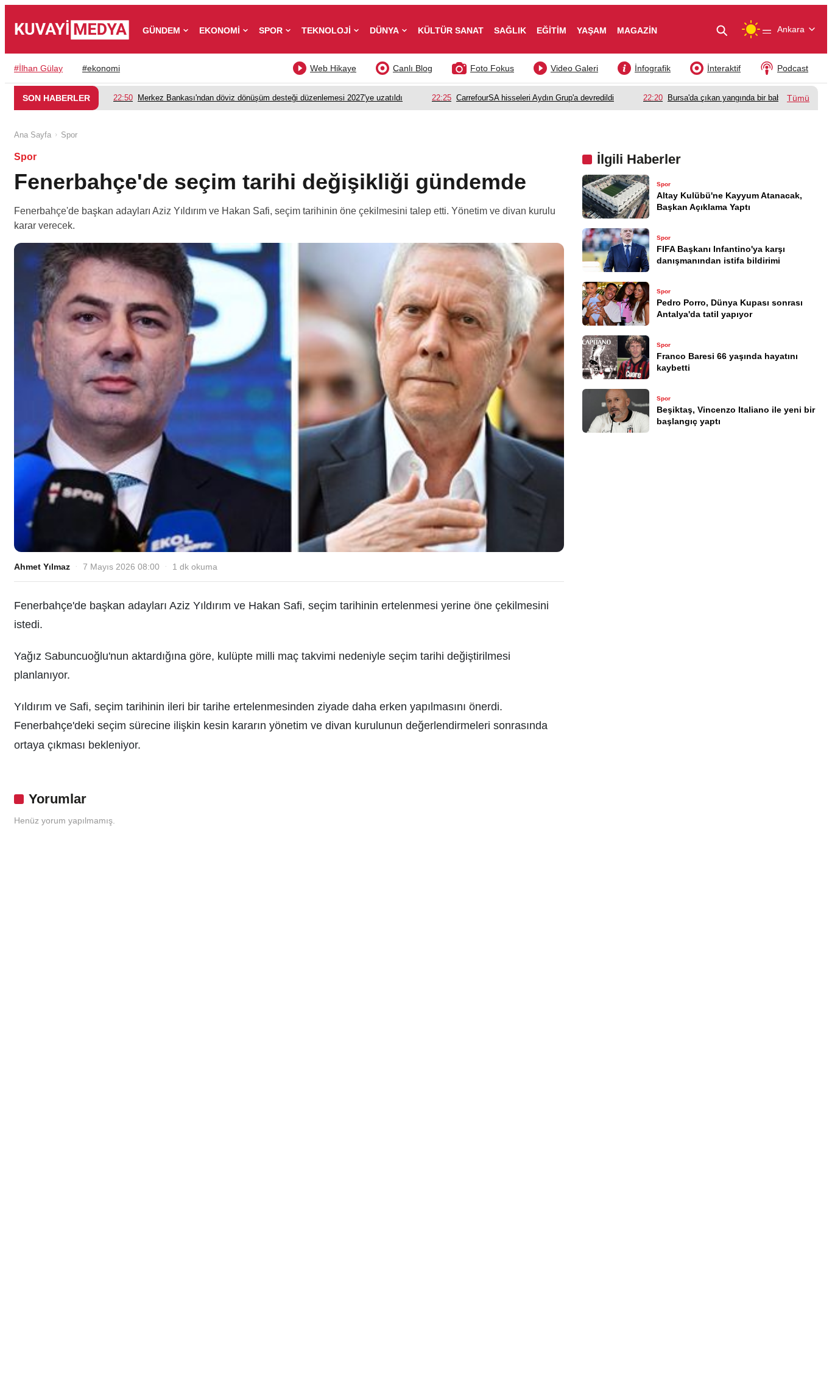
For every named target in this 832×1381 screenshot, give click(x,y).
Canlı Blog (412, 68)
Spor (69, 134)
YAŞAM (592, 30)
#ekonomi (101, 68)
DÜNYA (384, 30)
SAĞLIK (510, 30)
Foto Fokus (492, 68)
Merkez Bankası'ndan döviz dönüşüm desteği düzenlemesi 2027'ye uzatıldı (258, 97)
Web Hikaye (333, 68)
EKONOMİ (219, 30)
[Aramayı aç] (726, 30)
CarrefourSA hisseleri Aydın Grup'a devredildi (523, 97)
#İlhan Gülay (38, 68)
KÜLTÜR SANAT (451, 30)
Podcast (792, 68)
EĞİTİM (551, 30)
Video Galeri (574, 68)
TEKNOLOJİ (326, 30)
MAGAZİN (637, 30)
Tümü (798, 98)
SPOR (271, 30)
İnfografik (653, 68)
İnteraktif (724, 68)
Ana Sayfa (32, 134)
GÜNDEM (161, 30)
